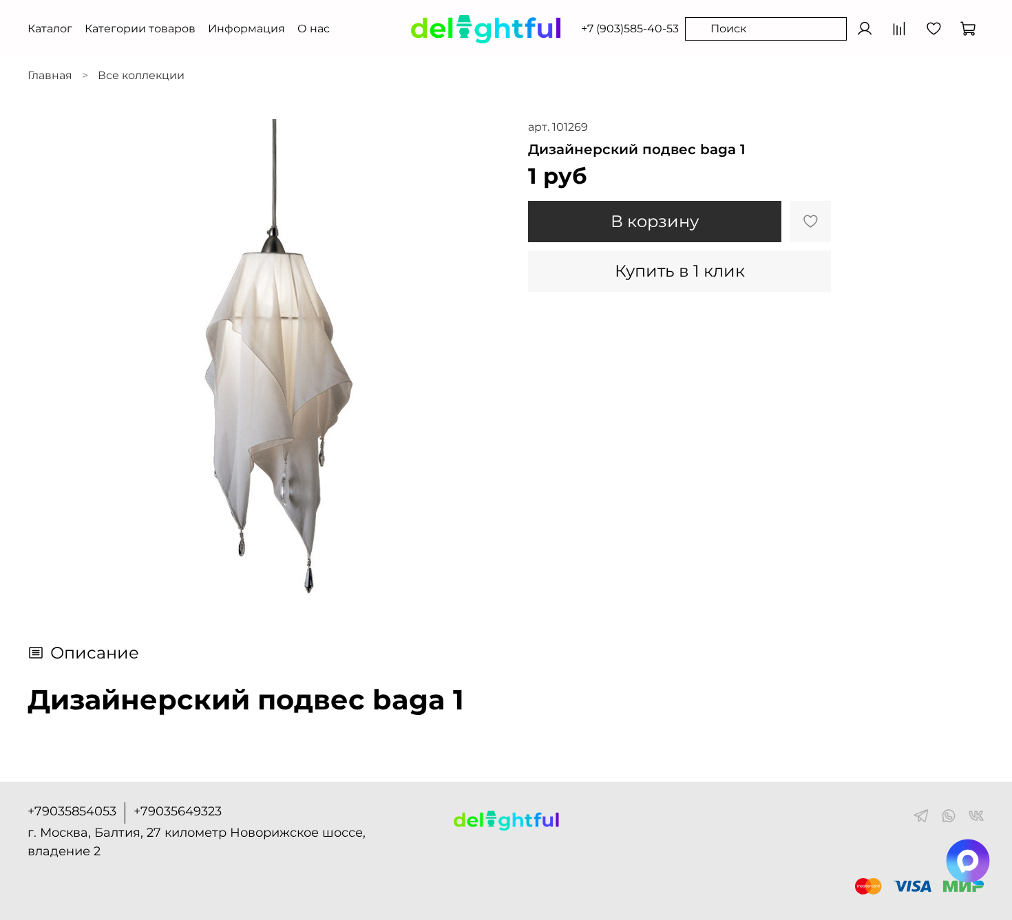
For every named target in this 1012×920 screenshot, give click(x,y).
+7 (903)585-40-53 (630, 28)
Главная (50, 75)
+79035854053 (72, 811)
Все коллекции (141, 75)
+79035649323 (178, 811)
